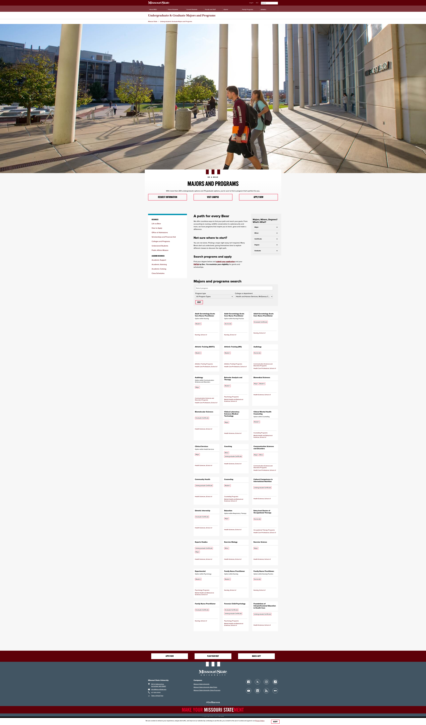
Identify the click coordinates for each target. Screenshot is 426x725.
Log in (251, 3)
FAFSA (196, 264)
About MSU (153, 9)
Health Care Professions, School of (206, 367)
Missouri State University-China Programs (207, 690)
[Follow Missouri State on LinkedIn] (257, 690)
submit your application (225, 261)
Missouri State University (201, 684)
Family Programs (247, 9)
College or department (244, 293)
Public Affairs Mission (160, 250)
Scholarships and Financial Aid (164, 237)
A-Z (257, 3)
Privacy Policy (259, 721)
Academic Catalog (159, 269)
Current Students (191, 9)
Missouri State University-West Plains (205, 687)
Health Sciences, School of (262, 395)
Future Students (173, 9)
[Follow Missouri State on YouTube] (248, 690)
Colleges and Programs (161, 241)
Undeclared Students (160, 246)
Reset (199, 302)
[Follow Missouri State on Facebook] (248, 682)
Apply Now (258, 197)
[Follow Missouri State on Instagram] (266, 682)
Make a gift (256, 656)
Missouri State (152, 21)
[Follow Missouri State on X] (257, 682)
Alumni (226, 9)
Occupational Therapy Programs (264, 530)
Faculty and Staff (210, 9)
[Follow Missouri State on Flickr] (275, 690)
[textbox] (207, 288)
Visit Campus (213, 197)
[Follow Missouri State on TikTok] (275, 682)
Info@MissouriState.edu (158, 689)
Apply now (170, 656)
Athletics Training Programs (204, 364)
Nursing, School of (201, 335)
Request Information (167, 197)
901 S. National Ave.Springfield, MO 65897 (158, 685)
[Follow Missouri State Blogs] (266, 690)
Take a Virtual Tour (157, 696)
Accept (275, 722)
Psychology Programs (231, 397)
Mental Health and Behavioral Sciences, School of (233, 400)
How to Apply (157, 228)
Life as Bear (156, 223)
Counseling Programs (260, 433)
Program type (200, 293)
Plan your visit (213, 656)
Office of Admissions (160, 232)
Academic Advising (159, 264)
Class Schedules (158, 273)
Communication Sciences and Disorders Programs (263, 365)
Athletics (263, 9)
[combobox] (234, 288)
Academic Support (159, 260)
